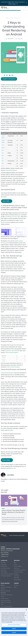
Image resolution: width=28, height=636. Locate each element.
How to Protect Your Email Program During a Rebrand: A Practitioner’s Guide (13, 512)
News (15, 587)
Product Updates (17, 579)
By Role (2, 585)
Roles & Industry (5, 583)
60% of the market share (14, 87)
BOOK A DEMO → (7, 201)
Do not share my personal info (14, 624)
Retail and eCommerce (6, 600)
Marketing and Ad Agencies (7, 594)
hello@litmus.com (11, 468)
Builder (3, 430)
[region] (14, 622)
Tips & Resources (15, 18)
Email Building (4, 566)
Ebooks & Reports (18, 566)
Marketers (3, 589)
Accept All (14, 632)
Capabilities (4, 560)
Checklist (10, 430)
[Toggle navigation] (25, 7)
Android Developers (11, 170)
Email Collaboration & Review (7, 574)
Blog (7, 18)
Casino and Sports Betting (6, 606)
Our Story (16, 585)
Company (16, 583)
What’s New (16, 577)
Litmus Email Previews (7, 373)
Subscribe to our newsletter (8, 79)
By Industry (3, 592)
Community (16, 575)
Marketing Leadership (5, 591)
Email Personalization (5, 568)
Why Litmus (3, 562)
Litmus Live (16, 568)
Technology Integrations (6, 575)
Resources (17, 560)
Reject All (14, 628)
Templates (16, 574)
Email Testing (3, 570)
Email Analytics (4, 572)
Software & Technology (6, 602)
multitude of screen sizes (13, 217)
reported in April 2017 (11, 351)
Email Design (3, 564)
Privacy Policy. (9, 622)
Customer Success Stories (19, 570)
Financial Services (4, 598)
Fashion (2, 596)
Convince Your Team (18, 572)
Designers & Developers (6, 587)
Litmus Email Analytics (12, 352)
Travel (2, 604)
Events (15, 564)
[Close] (26, 2)
